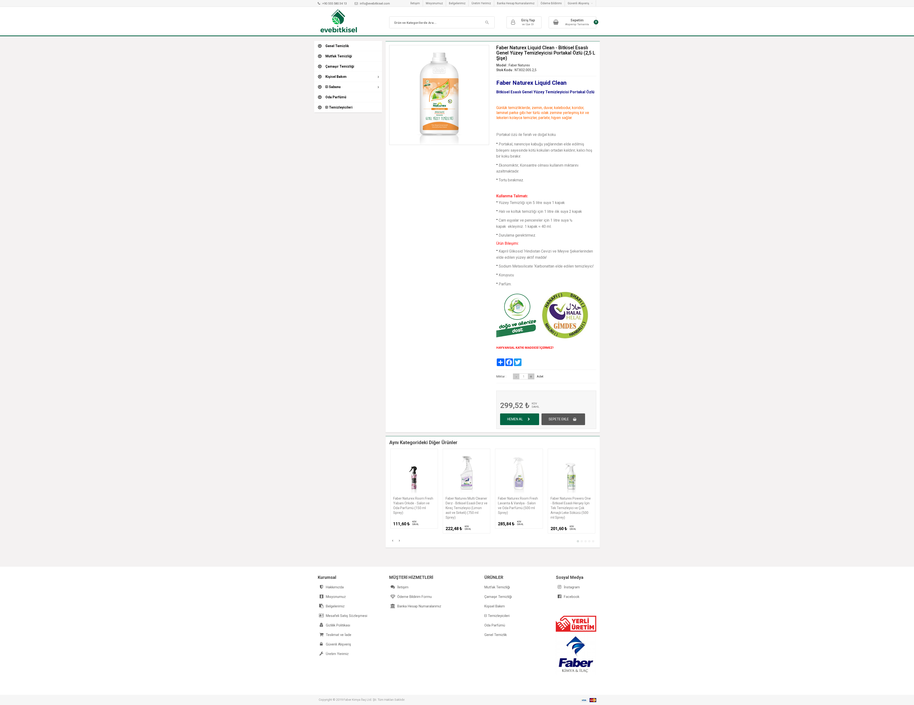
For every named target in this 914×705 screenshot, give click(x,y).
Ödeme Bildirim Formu (414, 597)
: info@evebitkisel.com (374, 3)
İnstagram (571, 587)
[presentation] (392, 541)
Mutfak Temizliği (497, 587)
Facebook (571, 597)
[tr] (339, 20)
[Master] (593, 700)
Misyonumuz (434, 3)
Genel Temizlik (495, 635)
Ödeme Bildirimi (551, 3)
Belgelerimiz (457, 3)
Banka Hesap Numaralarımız (516, 3)
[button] (578, 541)
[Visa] (584, 700)
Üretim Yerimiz (481, 3)
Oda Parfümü (494, 625)
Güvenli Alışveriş (338, 644)
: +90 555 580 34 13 (334, 3)
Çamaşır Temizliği (498, 597)
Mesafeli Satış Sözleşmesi (346, 616)
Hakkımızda (334, 587)
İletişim (415, 3)
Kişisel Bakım (494, 606)
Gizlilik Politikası (337, 625)
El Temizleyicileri (497, 616)
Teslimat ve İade (338, 635)
